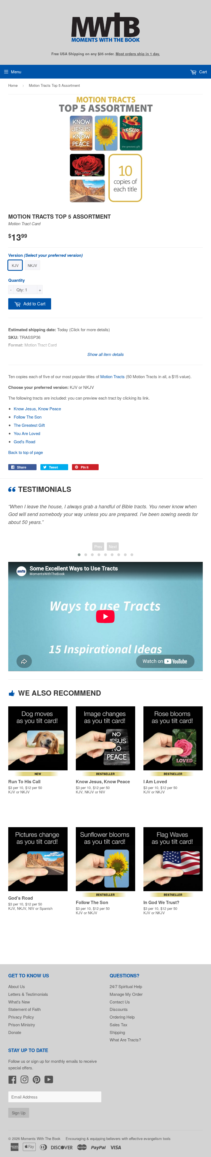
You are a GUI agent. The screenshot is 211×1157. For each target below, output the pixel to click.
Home (13, 85)
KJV (15, 265)
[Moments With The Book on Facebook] (12, 1081)
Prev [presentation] (98, 546)
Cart (202, 71)
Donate (14, 1032)
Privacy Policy (21, 1017)
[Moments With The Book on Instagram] (24, 1081)
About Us (16, 986)
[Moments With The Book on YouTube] (49, 1081)
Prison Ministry (21, 1024)
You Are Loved (27, 433)
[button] (79, 554)
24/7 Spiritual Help (126, 986)
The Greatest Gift (29, 425)
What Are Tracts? (125, 1039)
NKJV (32, 265)
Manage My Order (126, 994)
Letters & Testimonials (28, 994)
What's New (19, 1002)
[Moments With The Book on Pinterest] (36, 1081)
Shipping (117, 1032)
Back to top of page (25, 452)
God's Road (24, 441)
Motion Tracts (112, 376)
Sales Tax (118, 1024)
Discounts (119, 1009)
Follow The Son (27, 417)
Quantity (16, 280)
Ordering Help (122, 1017)
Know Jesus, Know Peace (37, 408)
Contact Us (120, 1002)
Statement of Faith (24, 1009)
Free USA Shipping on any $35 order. (105, 53)
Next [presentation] (113, 546)
